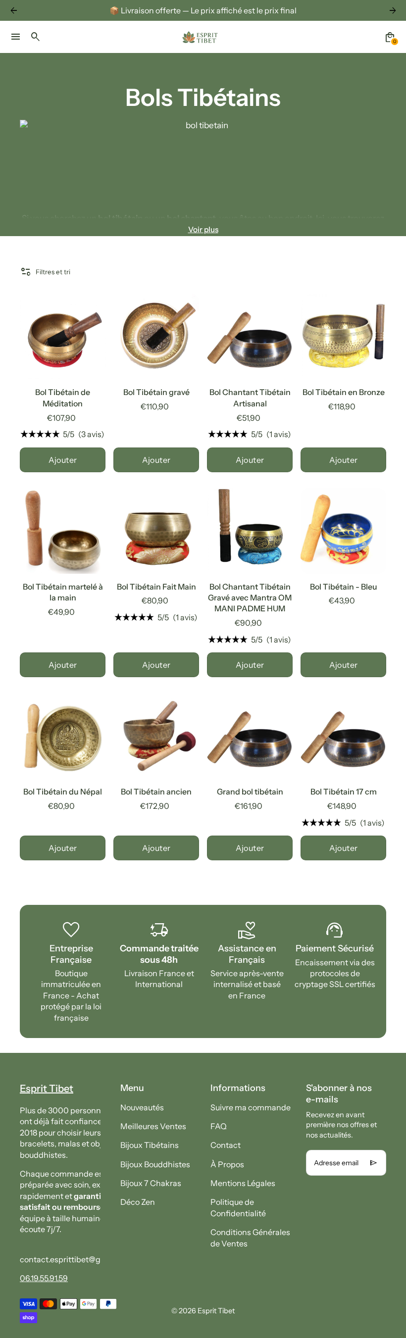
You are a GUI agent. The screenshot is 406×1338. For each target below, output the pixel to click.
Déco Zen (137, 1202)
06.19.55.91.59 (44, 1278)
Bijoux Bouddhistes (155, 1164)
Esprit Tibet (216, 1310)
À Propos (227, 1164)
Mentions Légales (242, 1183)
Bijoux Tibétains (149, 1145)
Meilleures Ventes (153, 1126)
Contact (225, 1145)
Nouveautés (142, 1107)
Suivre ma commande (250, 1107)
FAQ (218, 1126)
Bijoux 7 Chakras (150, 1183)
